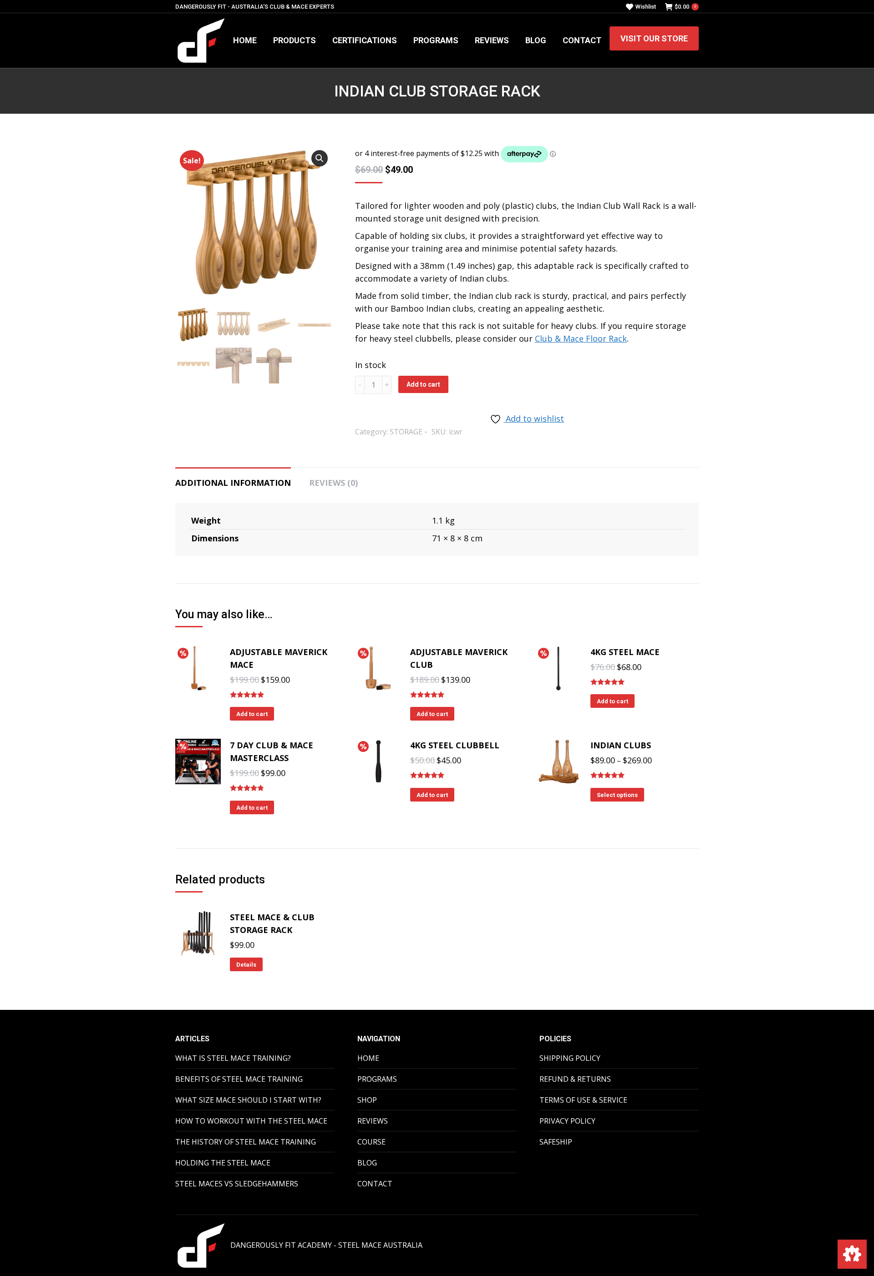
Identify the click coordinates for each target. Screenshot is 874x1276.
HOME (368, 1058)
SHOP (367, 1100)
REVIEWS (372, 1121)
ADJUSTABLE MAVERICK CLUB (459, 658)
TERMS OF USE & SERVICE (583, 1100)
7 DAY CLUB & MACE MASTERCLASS (271, 751)
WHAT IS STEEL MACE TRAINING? (233, 1058)
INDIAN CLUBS (620, 745)
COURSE (371, 1142)
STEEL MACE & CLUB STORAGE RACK (272, 923)
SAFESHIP (555, 1142)
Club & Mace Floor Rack (581, 338)
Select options (617, 795)
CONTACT (374, 1184)
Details (246, 964)
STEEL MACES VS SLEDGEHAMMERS (236, 1184)
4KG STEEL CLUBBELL (454, 745)
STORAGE (406, 432)
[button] (319, 158)
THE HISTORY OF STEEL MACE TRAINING (245, 1142)
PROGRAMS (377, 1079)
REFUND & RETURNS (575, 1079)
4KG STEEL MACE (625, 651)
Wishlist (645, 6)
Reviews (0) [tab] (333, 482)
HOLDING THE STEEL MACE (222, 1163)
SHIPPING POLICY (569, 1058)
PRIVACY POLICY (567, 1121)
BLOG (367, 1163)
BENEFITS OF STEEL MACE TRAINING (239, 1079)
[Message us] (852, 1254)
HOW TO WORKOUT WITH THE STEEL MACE (251, 1121)
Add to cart (423, 384)
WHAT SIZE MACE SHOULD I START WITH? (248, 1100)
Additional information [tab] (233, 482)
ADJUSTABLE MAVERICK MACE (278, 658)
